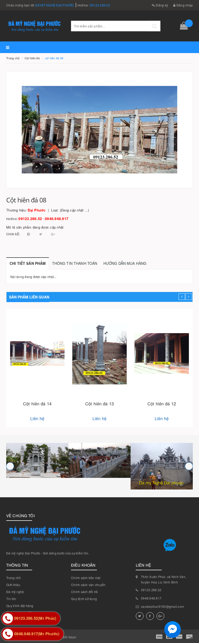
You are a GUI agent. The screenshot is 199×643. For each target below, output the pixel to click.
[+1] (53, 234)
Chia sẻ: (13, 234)
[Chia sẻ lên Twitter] (41, 234)
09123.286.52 (100, 5)
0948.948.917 (56, 218)
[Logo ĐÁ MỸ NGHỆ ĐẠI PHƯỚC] (34, 25)
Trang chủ (13, 577)
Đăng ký (161, 5)
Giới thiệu (13, 584)
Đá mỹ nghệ (15, 591)
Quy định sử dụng (84, 598)
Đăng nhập (184, 5)
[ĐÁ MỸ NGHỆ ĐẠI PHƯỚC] (37, 460)
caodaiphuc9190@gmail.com (162, 606)
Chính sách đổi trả (84, 591)
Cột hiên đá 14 (37, 403)
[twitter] (140, 616)
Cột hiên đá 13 (99, 403)
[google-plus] (160, 616)
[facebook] (150, 616)
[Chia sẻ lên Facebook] (29, 234)
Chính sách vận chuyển (88, 584)
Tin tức (11, 598)
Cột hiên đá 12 (161, 403)
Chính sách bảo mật (86, 577)
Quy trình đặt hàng (19, 605)
